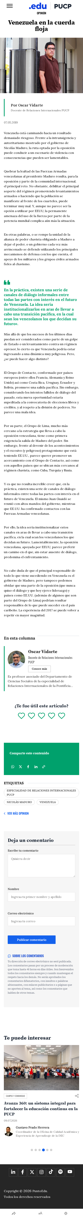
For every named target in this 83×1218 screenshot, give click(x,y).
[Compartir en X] (20, 767)
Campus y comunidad (15, 1095)
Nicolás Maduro (19, 802)
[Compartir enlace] (77, 1096)
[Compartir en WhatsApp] (13, 767)
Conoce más (39, 668)
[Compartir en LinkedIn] (36, 767)
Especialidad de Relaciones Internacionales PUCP (41, 792)
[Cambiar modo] (66, 1213)
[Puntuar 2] (31, 716)
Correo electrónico (21, 913)
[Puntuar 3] (41, 716)
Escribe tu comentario (23, 850)
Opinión (41, 13)
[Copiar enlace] (44, 767)
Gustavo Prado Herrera (32, 1127)
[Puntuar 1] (21, 716)
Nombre (13, 889)
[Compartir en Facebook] (28, 767)
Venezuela (48, 802)
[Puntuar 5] (61, 716)
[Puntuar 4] (51, 716)
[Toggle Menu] (10, 6)
